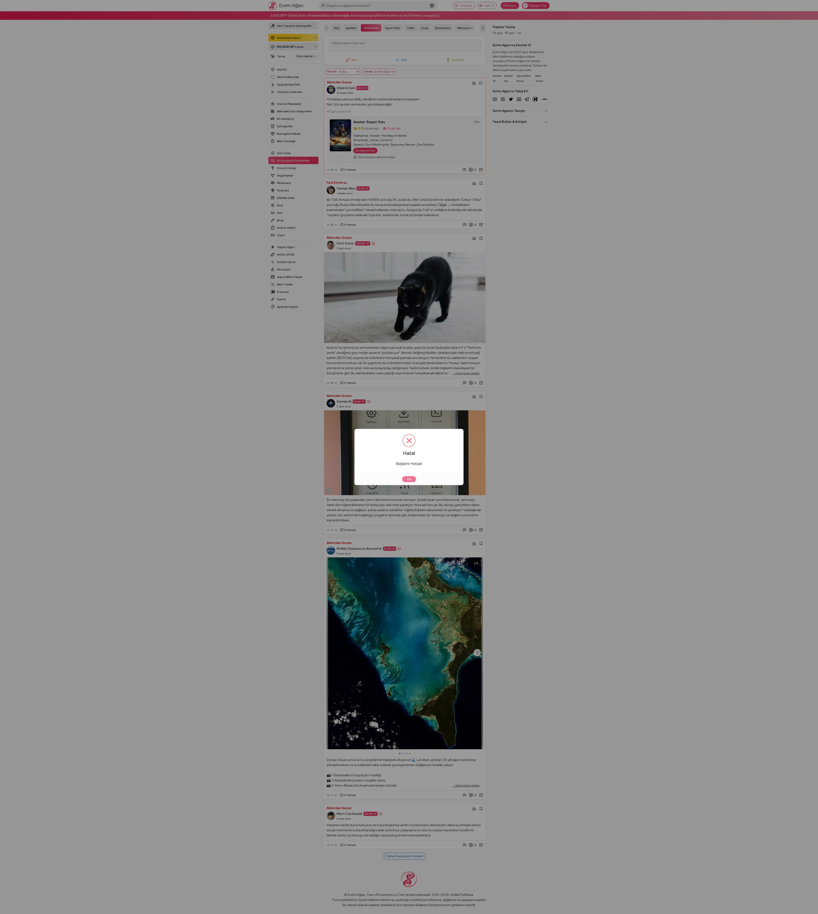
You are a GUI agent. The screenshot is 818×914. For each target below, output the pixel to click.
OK (409, 479)
